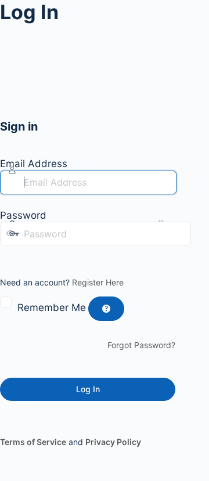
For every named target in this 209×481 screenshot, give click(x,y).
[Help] (106, 308)
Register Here (98, 282)
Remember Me (51, 307)
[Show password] (8, 257)
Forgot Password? (141, 345)
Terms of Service (33, 442)
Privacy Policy (113, 442)
